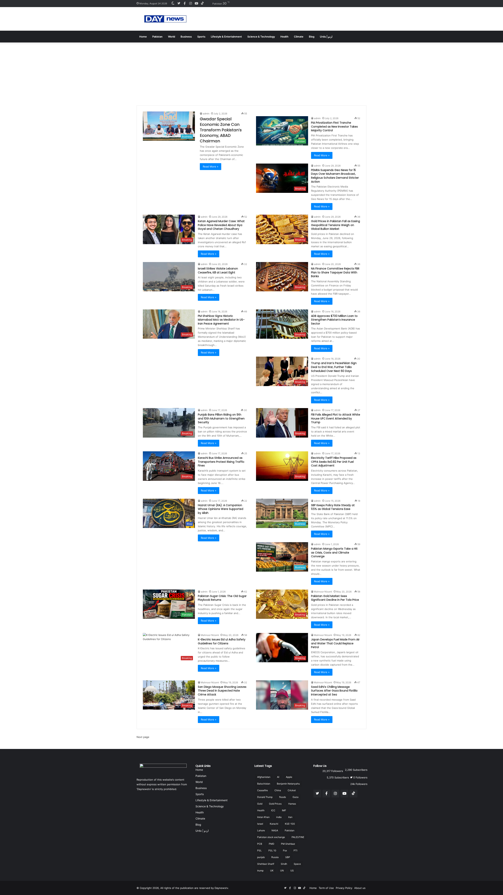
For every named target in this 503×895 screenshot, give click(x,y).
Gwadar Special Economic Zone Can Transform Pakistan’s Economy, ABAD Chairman (221, 130)
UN (282, 870)
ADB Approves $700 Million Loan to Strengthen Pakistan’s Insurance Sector (334, 320)
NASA (275, 830)
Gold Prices (275, 803)
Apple (289, 776)
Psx (285, 850)
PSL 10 (272, 850)
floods (282, 797)
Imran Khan (263, 817)
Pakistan (157, 36)
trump (260, 870)
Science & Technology (261, 36)
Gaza (295, 797)
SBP (287, 857)
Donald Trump (265, 797)
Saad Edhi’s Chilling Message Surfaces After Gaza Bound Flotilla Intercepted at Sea (334, 690)
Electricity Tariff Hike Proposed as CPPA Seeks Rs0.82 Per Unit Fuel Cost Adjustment (333, 461)
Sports (201, 36)
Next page (143, 737)
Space (297, 863)
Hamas (292, 803)
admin (206, 113)
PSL (259, 850)
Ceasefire (262, 790)
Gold (259, 803)
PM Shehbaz (288, 843)
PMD (271, 843)
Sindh (284, 863)
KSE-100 (290, 823)
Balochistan (263, 783)
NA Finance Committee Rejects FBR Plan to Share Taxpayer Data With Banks (335, 272)
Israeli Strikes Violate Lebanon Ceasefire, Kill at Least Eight (218, 270)
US (292, 870)
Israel (260, 823)
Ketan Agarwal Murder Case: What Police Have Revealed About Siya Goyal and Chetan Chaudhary (221, 225)
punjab (261, 857)
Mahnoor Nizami (323, 591)
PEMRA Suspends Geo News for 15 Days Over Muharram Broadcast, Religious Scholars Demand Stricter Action (335, 176)
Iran (290, 817)
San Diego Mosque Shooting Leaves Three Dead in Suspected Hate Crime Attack (222, 690)
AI (278, 776)
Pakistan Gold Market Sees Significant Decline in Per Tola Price (335, 598)
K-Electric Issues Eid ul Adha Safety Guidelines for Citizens (221, 641)
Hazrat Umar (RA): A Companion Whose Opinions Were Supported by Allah (220, 509)
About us (359, 887)
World (171, 36)
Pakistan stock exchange (271, 837)
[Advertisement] (251, 71)
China (277, 790)
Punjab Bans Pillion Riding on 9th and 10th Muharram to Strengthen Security (221, 418)
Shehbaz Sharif (265, 863)
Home (143, 36)
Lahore (261, 830)
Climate (298, 36)
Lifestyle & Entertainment (226, 36)
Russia (275, 857)
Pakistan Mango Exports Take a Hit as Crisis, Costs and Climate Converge (334, 552)
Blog (311, 36)
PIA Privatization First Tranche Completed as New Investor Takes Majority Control (334, 126)
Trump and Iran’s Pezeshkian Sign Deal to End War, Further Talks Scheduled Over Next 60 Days (334, 367)
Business (186, 36)
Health (284, 36)
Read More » (210, 166)
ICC (273, 810)
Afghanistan (263, 776)
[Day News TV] (165, 19)
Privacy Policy (344, 887)
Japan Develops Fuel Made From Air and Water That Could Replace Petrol (335, 643)
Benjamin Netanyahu (288, 783)
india (279, 817)
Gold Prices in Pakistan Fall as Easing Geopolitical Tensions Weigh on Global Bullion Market (335, 225)
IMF (284, 810)
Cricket (292, 790)
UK (272, 870)
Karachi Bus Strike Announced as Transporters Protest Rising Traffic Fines (221, 461)
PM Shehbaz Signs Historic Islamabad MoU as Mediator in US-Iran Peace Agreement (221, 320)
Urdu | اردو (326, 36)
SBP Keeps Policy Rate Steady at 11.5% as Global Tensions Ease (333, 507)
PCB (259, 843)
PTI (295, 850)
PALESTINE (298, 837)
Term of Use (326, 887)
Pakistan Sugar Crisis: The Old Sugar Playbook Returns (222, 598)
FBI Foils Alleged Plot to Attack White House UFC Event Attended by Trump (335, 418)
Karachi (274, 823)
